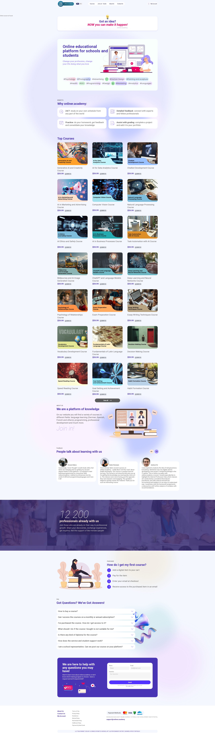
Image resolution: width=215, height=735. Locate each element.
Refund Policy (76, 718)
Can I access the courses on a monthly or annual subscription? (86, 617)
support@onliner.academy (115, 719)
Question (111, 671)
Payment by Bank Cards (78, 725)
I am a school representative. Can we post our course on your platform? (90, 647)
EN (77, 3)
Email (131, 665)
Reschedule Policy (77, 720)
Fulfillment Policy (76, 723)
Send (130, 682)
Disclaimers (75, 716)
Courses (92, 3)
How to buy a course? (68, 611)
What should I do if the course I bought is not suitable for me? (86, 629)
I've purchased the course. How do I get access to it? (82, 623)
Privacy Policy (75, 713)
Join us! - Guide (102, 3)
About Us (111, 3)
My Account (61, 716)
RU (80, 3)
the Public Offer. (130, 686)
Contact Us (120, 3)
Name (110, 665)
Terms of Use (75, 711)
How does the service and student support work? (80, 641)
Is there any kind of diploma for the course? (77, 635)
